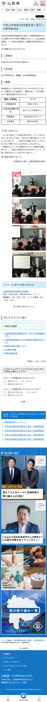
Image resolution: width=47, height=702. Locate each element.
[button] (36, 3)
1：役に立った (11, 381)
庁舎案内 (6, 654)
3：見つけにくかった (14, 395)
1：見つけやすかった (14, 392)
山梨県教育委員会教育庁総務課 (15, 291)
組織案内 (9, 640)
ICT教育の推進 (10, 349)
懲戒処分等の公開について (15, 346)
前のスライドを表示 (2, 10)
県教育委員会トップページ (15, 422)
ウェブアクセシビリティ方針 (15, 665)
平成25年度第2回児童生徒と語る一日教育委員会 (24, 435)
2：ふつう (27, 381)
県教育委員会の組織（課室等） (23, 640)
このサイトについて (11, 661)
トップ (3, 640)
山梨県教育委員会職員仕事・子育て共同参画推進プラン (24, 334)
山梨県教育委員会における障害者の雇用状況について (24, 341)
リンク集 (6, 669)
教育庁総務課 (11, 326)
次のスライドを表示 (44, 10)
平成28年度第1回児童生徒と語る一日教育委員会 (24, 430)
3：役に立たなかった (14, 384)
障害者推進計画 (10, 353)
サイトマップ (8, 657)
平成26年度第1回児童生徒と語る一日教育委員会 (24, 426)
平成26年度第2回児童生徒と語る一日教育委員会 (24, 439)
